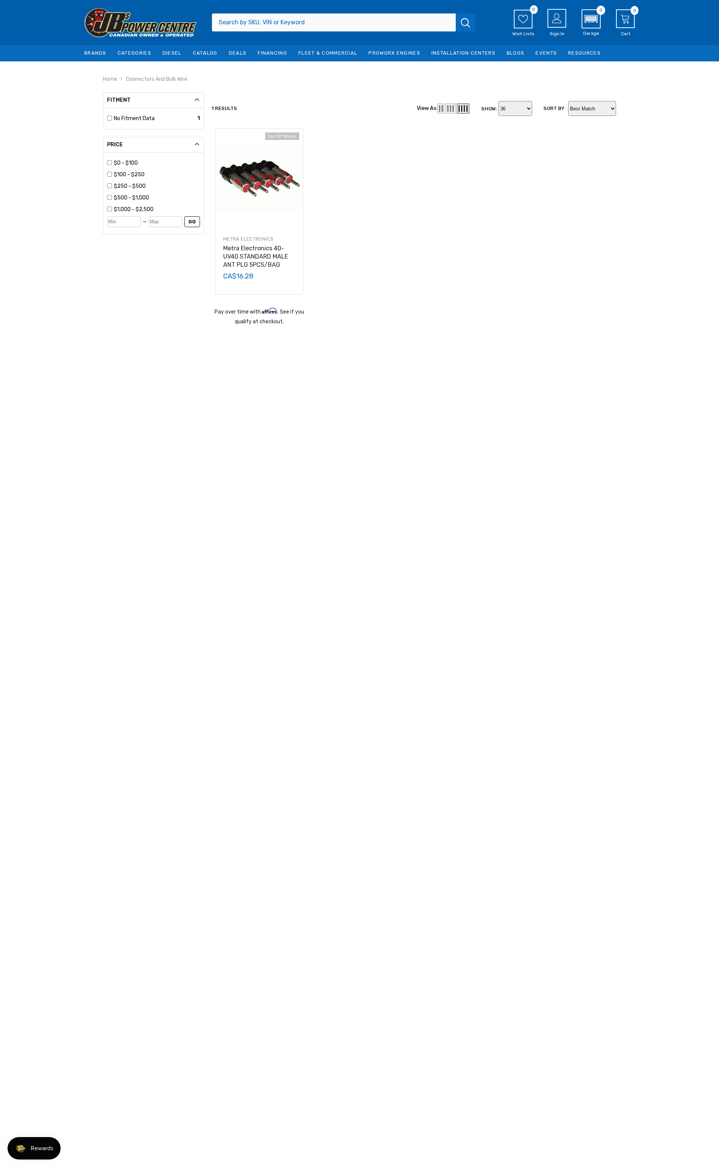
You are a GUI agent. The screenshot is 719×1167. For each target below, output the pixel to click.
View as (427, 108)
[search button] (465, 22)
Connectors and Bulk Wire (156, 79)
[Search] (343, 22)
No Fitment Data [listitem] (134, 118)
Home (110, 79)
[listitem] (157, 163)
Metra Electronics (248, 239)
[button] (591, 22)
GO (192, 221)
